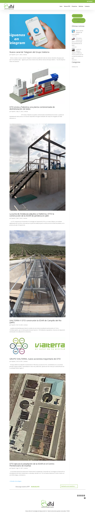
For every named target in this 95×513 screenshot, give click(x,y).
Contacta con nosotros (68, 486)
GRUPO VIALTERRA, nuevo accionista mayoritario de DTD (35, 359)
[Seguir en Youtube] (78, 495)
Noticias (81, 6)
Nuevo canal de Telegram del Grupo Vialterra (29, 52)
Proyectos (74, 6)
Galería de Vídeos (77, 15)
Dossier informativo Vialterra (78, 20)
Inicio (61, 6)
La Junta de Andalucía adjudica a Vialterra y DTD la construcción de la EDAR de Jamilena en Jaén (32, 214)
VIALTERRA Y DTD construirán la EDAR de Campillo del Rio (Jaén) (35, 321)
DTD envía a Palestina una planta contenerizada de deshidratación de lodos (32, 108)
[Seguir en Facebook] (85, 498)
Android (33, 486)
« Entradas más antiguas (15, 481)
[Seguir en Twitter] (82, 495)
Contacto (87, 6)
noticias (25, 54)
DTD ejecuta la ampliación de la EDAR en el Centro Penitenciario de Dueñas (32, 464)
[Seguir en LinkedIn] (80, 495)
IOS (38, 486)
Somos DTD (67, 6)
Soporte (13, 54)
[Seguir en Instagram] (84, 495)
